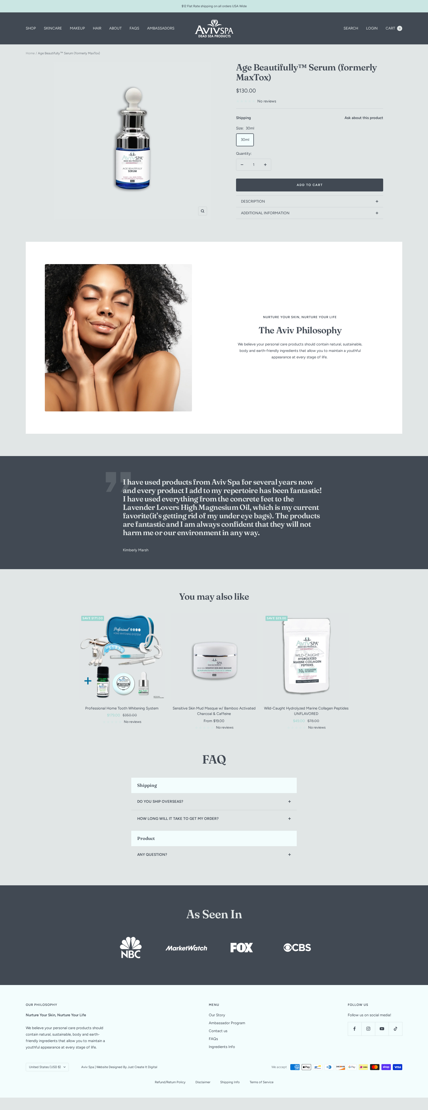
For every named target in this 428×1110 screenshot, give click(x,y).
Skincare (53, 28)
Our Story (217, 1015)
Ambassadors (160, 28)
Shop (31, 28)
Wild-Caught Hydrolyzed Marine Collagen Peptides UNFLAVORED (306, 711)
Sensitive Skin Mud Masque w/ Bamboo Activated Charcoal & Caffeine (214, 711)
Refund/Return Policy (170, 1082)
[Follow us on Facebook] (354, 1029)
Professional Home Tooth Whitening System (122, 708)
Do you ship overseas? (160, 801)
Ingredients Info (222, 1047)
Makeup (77, 28)
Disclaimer (202, 1082)
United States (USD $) (45, 1067)
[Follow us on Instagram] (368, 1029)
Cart (393, 28)
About (115, 28)
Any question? (152, 854)
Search (351, 28)
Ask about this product (364, 118)
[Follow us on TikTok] (395, 1029)
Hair (97, 28)
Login (372, 28)
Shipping (243, 118)
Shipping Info (230, 1082)
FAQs (213, 1039)
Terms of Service (261, 1082)
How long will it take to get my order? (178, 818)
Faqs (134, 28)
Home (30, 53)
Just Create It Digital (142, 1067)
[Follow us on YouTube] (382, 1029)
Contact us (218, 1031)
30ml (245, 139)
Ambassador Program (227, 1023)
